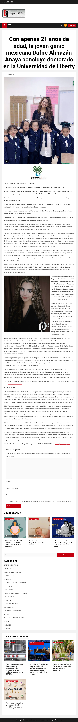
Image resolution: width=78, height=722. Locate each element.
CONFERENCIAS (9, 575)
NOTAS (6, 614)
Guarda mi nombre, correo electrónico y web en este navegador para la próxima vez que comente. (39, 501)
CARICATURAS (9, 568)
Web (7, 495)
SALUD (6, 621)
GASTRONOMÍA (10, 597)
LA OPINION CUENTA (11, 604)
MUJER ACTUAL (39, 34)
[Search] (61, 25)
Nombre (9, 481)
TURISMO (7, 628)
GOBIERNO (8, 600)
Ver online (72, 25)
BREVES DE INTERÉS (11, 565)
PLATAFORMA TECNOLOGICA (14, 618)
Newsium (49, 720)
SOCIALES (7, 625)
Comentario (10, 456)
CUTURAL (7, 579)
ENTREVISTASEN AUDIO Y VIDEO (15, 593)
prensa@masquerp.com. (62, 444)
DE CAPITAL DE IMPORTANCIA (15, 582)
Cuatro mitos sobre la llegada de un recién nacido (37, 543)
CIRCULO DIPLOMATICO (12, 572)
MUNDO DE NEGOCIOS (12, 611)
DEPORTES (8, 586)
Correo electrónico (12, 488)
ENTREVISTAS (9, 590)
